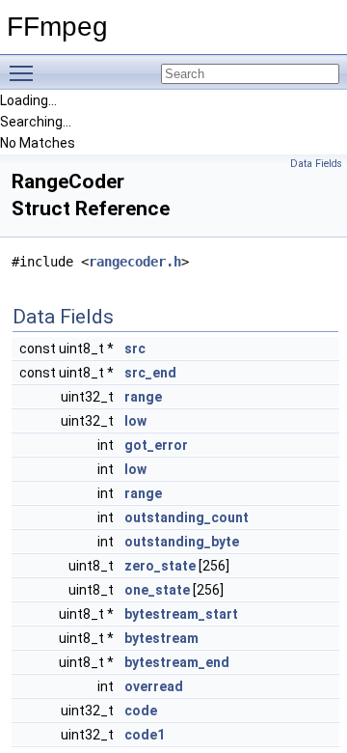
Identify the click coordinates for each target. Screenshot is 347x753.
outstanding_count (186, 517)
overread (153, 686)
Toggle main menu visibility (25, 72)
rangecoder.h (135, 261)
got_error (156, 445)
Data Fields (316, 163)
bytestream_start (181, 614)
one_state (157, 590)
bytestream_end (176, 662)
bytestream (161, 638)
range (143, 396)
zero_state (160, 565)
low (135, 421)
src (135, 348)
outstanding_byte (181, 541)
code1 (144, 734)
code (140, 710)
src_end (150, 372)
